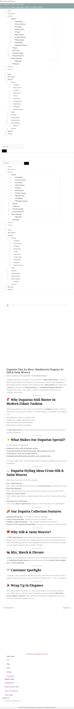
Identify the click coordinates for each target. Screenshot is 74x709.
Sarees (13, 19)
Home (9, 11)
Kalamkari (19, 42)
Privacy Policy (9, 695)
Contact (10, 69)
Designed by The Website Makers (46, 707)
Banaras (19, 61)
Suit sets (16, 50)
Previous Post (7, 607)
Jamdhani (19, 21)
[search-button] (4, 150)
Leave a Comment (13, 376)
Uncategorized (25, 376)
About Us (10, 66)
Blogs (8, 664)
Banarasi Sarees (21, 45)
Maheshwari (20, 40)
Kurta (15, 48)
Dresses (16, 64)
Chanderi (19, 27)
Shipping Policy (9, 683)
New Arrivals (11, 13)
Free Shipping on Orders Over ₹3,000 (12, 4)
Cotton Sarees (21, 37)
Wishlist (9, 672)
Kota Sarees (20, 29)
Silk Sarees (20, 34)
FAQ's (8, 668)
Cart (8, 660)
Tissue (18, 32)
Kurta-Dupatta (18, 53)
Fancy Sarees (20, 24)
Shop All (10, 16)
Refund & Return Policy (12, 687)
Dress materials (16, 58)
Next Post (67, 607)
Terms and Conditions (11, 691)
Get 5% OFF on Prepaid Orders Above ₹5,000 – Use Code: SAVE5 (21, 7)
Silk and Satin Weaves (8, 1)
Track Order (10, 676)
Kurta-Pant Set (18, 56)
